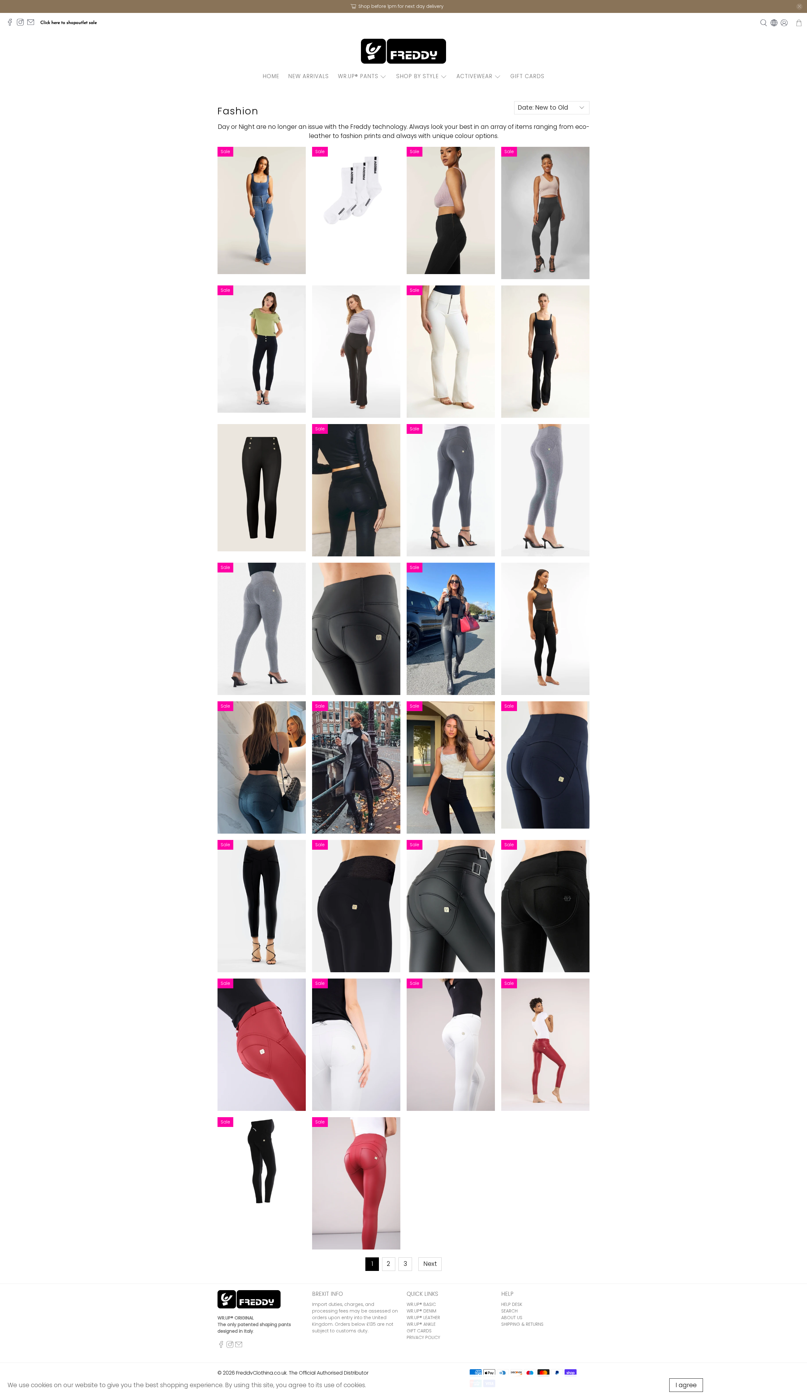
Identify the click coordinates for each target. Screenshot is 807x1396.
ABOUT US (511, 1317)
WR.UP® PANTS (358, 76)
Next (430, 1264)
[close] (799, 6)
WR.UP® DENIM (421, 1311)
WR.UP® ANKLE (421, 1324)
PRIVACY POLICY (423, 1337)
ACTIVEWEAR (474, 76)
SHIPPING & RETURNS (522, 1324)
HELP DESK (511, 1304)
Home (271, 76)
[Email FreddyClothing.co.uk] (32, 24)
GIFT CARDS (527, 76)
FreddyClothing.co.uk (261, 1372)
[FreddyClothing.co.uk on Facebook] (11, 24)
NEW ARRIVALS (308, 76)
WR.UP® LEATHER (423, 1317)
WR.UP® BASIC (421, 1304)
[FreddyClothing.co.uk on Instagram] (22, 24)
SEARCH (509, 1311)
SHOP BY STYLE (417, 76)
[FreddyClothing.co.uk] (403, 51)
